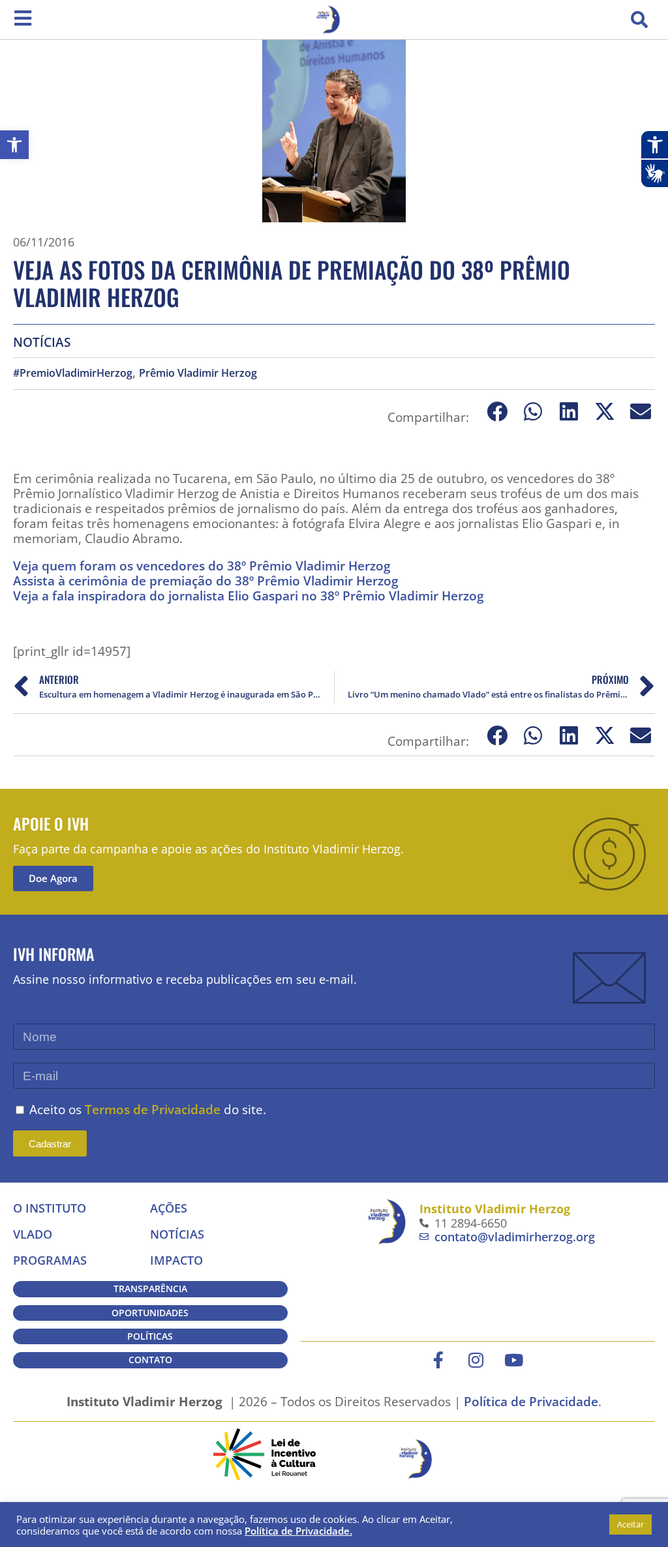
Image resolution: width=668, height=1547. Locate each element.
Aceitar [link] (630, 1524)
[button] (639, 19)
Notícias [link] (41, 341)
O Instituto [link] (49, 1208)
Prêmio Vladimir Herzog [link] (198, 373)
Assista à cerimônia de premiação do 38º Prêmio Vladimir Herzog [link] (206, 580)
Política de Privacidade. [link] (298, 1530)
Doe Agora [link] (53, 878)
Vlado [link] (32, 1234)
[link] (14, 144)
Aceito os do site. (147, 1109)
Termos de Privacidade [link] (152, 1109)
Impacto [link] (176, 1260)
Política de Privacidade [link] (531, 1401)
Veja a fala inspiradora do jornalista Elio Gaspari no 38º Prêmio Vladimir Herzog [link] (248, 595)
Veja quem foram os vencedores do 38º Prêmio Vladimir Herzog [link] (202, 565)
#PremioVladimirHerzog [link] (72, 373)
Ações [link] (168, 1208)
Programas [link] (50, 1260)
